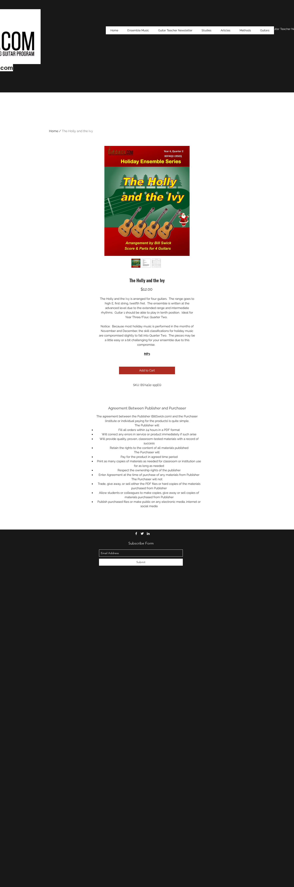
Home (53, 131)
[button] (206, 30)
